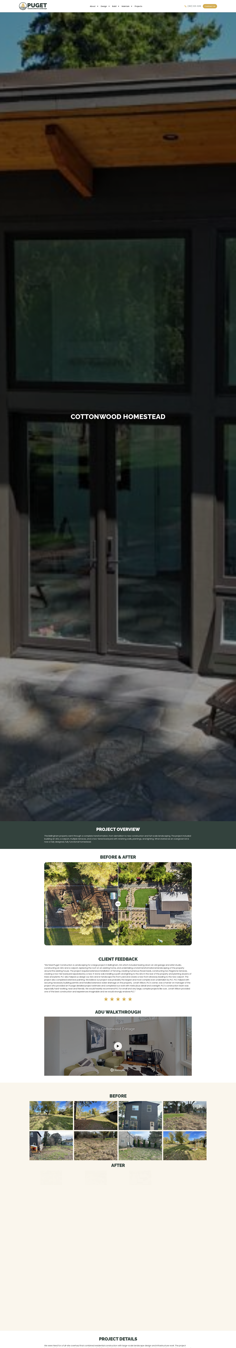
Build (114, 6)
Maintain (125, 6)
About (93, 6)
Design (104, 6)
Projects (138, 6)
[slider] (118, 904)
